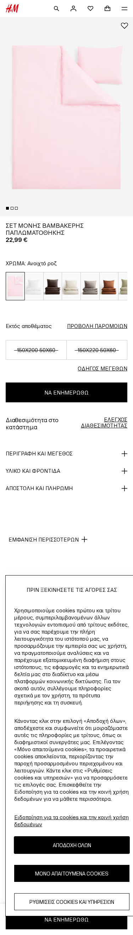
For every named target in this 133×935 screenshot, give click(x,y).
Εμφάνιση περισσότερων (44, 540)
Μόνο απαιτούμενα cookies (72, 874)
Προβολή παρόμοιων (97, 326)
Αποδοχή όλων (72, 845)
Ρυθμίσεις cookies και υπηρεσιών (71, 902)
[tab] (7, 208)
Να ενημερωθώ (66, 393)
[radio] (15, 286)
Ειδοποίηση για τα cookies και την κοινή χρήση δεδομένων (71, 820)
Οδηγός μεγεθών (102, 369)
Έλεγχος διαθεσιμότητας (104, 422)
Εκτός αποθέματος (29, 326)
